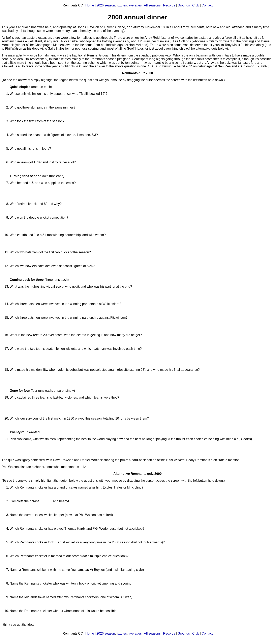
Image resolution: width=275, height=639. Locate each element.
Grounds (184, 5)
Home (89, 5)
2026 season (105, 5)
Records (169, 5)
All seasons (152, 5)
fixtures (122, 5)
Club (195, 5)
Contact (207, 5)
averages (135, 5)
